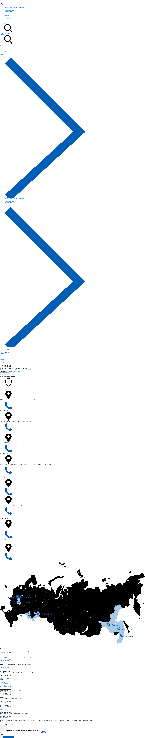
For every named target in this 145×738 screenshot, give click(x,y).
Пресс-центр (5, 12)
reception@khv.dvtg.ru (5, 702)
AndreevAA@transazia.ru (5, 686)
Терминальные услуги (9, 10)
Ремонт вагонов (8, 11)
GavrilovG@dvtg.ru (4, 685)
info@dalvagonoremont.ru (5, 653)
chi (2, 34)
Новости (6, 14)
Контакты (4, 19)
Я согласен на (11, 371)
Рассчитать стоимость (5, 33)
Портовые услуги (8, 8)
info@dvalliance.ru (4, 717)
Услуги (3, 6)
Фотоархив (7, 15)
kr (3, 34)
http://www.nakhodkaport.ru (9, 695)
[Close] (3, 728)
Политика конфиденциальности (7, 721)
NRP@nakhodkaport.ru (8, 694)
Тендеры (4, 4)
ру (0, 34)
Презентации (7, 18)
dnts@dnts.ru (3, 709)
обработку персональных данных (14, 371)
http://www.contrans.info (5, 678)
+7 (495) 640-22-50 (4, 23)
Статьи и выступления (10, 17)
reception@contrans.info (5, 676)
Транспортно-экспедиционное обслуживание (15, 7)
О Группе (4, 3)
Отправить (3, 373)
